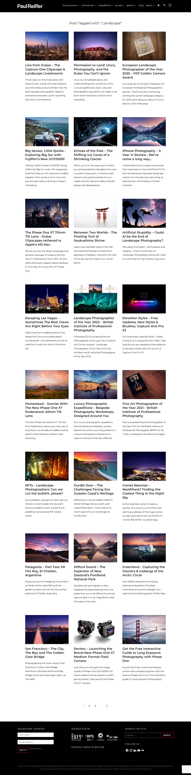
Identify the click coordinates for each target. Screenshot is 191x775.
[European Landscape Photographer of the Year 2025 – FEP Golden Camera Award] (144, 33)
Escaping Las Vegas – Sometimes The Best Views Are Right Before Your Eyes (47, 322)
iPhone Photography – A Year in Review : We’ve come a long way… (141, 155)
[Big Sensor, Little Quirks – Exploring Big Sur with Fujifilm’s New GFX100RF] (47, 119)
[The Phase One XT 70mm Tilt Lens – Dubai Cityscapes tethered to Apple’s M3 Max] (47, 200)
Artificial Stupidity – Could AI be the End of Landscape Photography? (143, 236)
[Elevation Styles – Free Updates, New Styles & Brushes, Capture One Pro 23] (144, 286)
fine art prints (70, 5)
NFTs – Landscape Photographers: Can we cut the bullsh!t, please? (44, 489)
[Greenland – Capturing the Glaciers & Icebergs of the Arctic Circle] (144, 535)
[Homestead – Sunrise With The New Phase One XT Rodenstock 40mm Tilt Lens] (47, 372)
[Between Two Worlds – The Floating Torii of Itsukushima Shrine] (95, 200)
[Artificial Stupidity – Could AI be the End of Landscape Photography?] (144, 200)
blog (141, 5)
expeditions (104, 5)
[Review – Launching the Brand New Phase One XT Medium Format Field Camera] (95, 617)
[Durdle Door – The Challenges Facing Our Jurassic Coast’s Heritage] (95, 453)
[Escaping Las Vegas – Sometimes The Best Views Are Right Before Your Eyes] (47, 286)
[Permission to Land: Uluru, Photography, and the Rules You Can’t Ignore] (95, 33)
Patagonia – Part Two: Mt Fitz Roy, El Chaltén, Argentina (45, 571)
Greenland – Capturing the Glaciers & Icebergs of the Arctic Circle (143, 571)
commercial (87, 5)
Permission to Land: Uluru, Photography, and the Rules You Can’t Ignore (95, 69)
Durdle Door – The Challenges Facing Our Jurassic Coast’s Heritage (94, 489)
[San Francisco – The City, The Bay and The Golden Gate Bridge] (47, 617)
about (149, 5)
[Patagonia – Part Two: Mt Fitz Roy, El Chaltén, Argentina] (47, 535)
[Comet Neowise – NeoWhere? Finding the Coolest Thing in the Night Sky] (144, 453)
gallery (130, 5)
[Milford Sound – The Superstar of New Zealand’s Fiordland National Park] (95, 535)
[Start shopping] (158, 5)
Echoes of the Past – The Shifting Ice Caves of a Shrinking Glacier (93, 155)
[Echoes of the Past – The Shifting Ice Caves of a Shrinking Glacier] (95, 119)
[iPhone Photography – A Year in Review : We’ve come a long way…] (144, 119)
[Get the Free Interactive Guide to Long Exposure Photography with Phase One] (144, 617)
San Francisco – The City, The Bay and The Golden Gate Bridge (44, 653)
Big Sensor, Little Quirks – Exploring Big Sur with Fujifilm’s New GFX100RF (45, 155)
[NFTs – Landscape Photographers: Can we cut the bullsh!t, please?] (47, 453)
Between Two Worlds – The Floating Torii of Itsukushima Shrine (95, 236)
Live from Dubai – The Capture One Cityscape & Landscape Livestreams (45, 69)
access (118, 5)
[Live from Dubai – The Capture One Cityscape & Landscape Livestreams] (47, 33)
